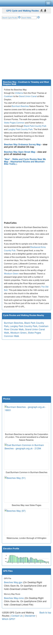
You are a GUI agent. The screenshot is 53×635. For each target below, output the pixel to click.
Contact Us (17, 615)
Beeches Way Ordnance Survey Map (22, 144)
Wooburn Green (11, 273)
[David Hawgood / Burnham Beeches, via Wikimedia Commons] (26, 418)
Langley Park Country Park (20, 129)
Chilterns (19, 92)
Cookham (8, 96)
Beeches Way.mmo (14, 598)
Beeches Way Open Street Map (20, 151)
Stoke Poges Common (14, 122)
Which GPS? (8, 619)
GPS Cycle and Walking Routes (22, 10)
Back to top (45, 612)
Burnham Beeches (20, 106)
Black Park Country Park (35, 125)
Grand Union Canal (28, 96)
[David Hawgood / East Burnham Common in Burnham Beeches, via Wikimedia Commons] (26, 456)
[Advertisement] (26, 51)
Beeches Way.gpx (13, 582)
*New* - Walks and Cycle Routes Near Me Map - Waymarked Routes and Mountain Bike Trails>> (25, 161)
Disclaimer (30, 615)
